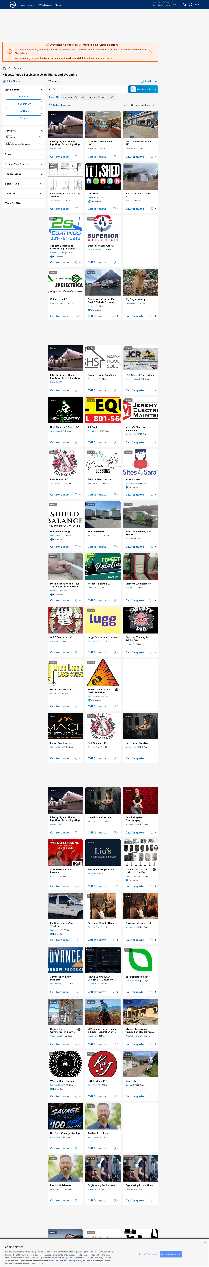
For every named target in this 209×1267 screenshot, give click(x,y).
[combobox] (24, 136)
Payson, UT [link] (92, 1036)
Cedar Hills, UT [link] (94, 379)
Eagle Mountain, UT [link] (133, 379)
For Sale (24, 96)
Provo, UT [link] (92, 148)
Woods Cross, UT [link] (57, 252)
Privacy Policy (96, 1257)
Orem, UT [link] (129, 200)
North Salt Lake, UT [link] (58, 303)
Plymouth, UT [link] (56, 1137)
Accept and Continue (170, 1254)
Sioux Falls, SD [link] (94, 1085)
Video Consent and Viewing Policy (65, 1260)
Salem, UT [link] (54, 590)
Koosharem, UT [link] (131, 303)
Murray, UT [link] (129, 644)
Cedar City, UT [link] (56, 148)
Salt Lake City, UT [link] (57, 200)
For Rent (24, 111)
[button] (40, 136)
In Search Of (24, 103)
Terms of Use (82, 1257)
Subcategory (10, 142)
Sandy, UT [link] (129, 538)
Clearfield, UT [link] (93, 983)
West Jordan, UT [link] (57, 431)
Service (24, 118)
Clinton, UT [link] (92, 306)
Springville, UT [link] (56, 930)
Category (9, 135)
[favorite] (76, 156)
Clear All (54, 97)
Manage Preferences (147, 1254)
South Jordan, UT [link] (95, 431)
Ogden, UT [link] (92, 197)
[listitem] (65, 136)
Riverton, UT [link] (130, 1085)
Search (17, 68)
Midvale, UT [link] (130, 587)
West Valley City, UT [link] (96, 250)
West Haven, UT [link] (94, 1137)
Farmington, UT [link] (94, 696)
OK (205, 1242)
